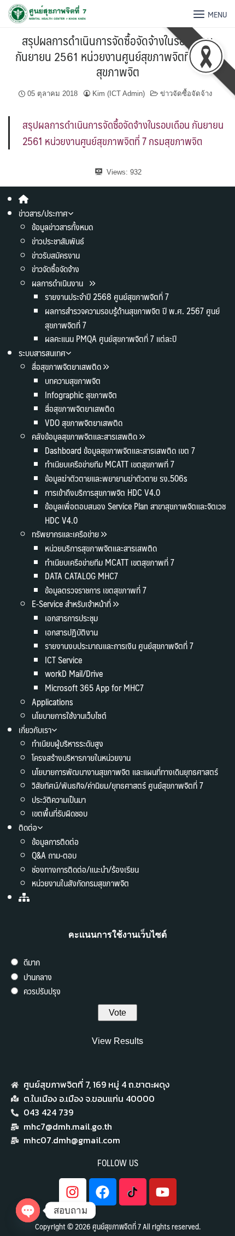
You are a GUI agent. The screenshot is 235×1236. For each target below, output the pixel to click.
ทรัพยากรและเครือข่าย (65, 533)
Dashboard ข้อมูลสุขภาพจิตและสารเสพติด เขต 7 (120, 450)
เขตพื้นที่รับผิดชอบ (59, 813)
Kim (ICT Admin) (118, 93)
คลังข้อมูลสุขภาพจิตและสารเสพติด (85, 436)
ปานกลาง (38, 976)
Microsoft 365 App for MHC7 (94, 687)
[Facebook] (102, 1191)
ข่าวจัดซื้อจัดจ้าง (55, 268)
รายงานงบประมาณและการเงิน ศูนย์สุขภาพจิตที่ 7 (119, 645)
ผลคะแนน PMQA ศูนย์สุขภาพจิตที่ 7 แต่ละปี (111, 338)
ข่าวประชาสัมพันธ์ (58, 240)
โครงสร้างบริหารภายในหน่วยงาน (81, 757)
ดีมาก (32, 962)
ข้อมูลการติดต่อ (55, 841)
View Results (117, 1041)
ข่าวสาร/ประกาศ (43, 213)
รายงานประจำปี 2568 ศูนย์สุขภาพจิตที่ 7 (107, 296)
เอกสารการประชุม (71, 617)
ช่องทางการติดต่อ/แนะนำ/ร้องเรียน (85, 869)
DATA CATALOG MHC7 (81, 575)
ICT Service (63, 659)
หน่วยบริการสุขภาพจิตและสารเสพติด (101, 548)
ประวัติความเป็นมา (59, 799)
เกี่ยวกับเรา (35, 729)
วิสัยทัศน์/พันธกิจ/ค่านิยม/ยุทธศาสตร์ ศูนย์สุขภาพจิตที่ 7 (117, 785)
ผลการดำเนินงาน (58, 282)
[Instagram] (72, 1191)
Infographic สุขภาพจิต (81, 394)
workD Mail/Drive (74, 673)
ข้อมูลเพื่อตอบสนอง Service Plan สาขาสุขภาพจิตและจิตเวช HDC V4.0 (135, 513)
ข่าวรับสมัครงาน (56, 255)
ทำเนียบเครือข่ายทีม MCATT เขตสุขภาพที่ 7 (109, 464)
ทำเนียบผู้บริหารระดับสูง (67, 743)
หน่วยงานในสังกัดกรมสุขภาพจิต (80, 882)
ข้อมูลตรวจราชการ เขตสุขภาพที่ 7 (95, 590)
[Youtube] (163, 1191)
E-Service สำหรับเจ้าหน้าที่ (71, 603)
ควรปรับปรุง (42, 990)
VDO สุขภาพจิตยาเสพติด (83, 422)
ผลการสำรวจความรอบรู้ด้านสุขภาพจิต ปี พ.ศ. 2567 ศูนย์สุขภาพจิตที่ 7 (132, 317)
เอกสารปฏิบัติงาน (71, 632)
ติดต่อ (28, 827)
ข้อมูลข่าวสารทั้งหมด (62, 226)
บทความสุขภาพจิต (73, 380)
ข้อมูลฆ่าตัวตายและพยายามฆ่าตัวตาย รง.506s (116, 478)
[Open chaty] (28, 1210)
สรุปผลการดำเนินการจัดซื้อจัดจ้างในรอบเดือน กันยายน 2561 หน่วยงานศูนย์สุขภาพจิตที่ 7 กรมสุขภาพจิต (117, 55)
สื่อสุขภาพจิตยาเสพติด (66, 366)
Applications (52, 701)
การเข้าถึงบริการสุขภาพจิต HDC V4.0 (102, 492)
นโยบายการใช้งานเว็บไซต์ (69, 715)
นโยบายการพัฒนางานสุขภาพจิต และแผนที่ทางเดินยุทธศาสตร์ (125, 771)
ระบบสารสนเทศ (42, 352)
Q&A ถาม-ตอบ (54, 855)
